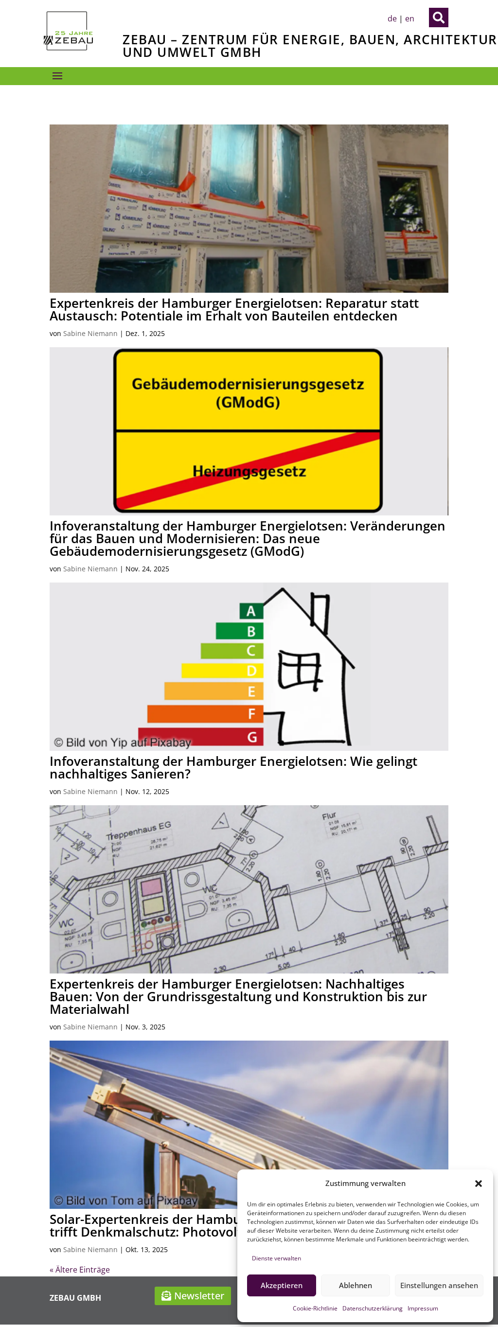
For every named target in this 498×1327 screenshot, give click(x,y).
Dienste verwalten (276, 1258)
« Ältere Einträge (80, 1269)
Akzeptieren (281, 1285)
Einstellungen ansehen (439, 1285)
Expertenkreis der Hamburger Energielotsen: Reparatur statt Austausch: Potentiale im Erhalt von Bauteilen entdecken (234, 309)
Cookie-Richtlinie (315, 1308)
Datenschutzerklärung (372, 1308)
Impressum (423, 1308)
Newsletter (199, 1295)
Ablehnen (355, 1285)
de (392, 18)
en (409, 18)
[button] (478, 1183)
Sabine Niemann (90, 333)
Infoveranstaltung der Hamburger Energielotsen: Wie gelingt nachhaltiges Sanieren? (233, 767)
